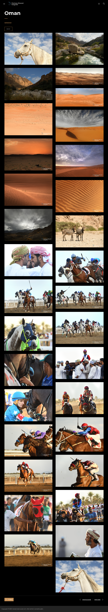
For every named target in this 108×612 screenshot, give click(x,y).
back (8, 29)
